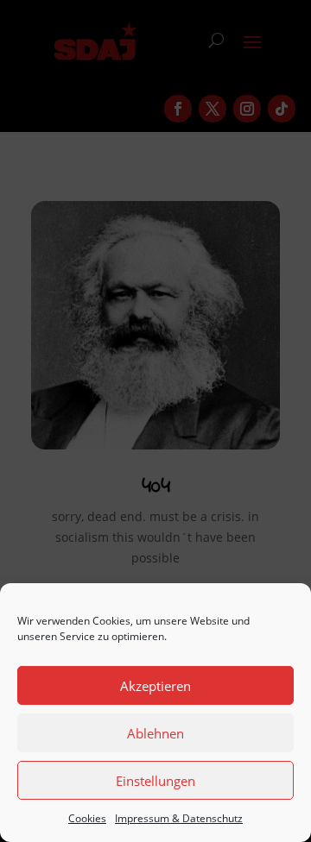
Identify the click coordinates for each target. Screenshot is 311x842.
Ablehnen (155, 733)
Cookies (87, 818)
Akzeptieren (155, 685)
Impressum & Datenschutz (179, 818)
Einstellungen (155, 780)
